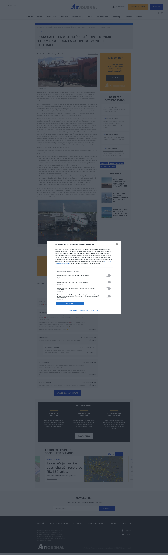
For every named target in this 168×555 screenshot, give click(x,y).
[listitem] (84, 271)
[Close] (117, 245)
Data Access (84, 310)
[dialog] (84, 277)
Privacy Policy (95, 310)
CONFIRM (70, 303)
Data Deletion (73, 310)
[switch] (108, 275)
